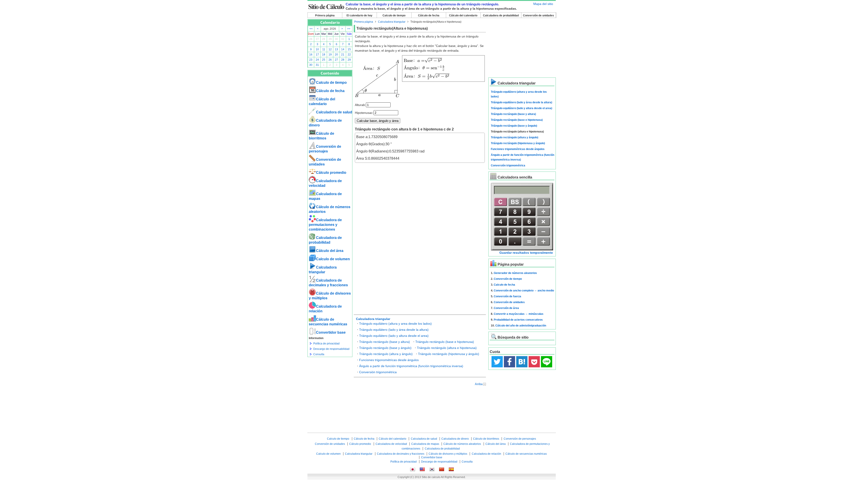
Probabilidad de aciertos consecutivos (518, 319)
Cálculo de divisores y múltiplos (448, 453)
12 (330, 49)
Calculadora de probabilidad (501, 15)
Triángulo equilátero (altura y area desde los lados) (395, 323)
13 (336, 49)
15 (349, 49)
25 (323, 59)
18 (323, 54)
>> (348, 28)
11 (323, 49)
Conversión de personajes (520, 438)
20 (336, 54)
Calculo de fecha (504, 284)
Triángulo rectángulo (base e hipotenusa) (444, 342)
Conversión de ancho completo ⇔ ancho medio (524, 290)
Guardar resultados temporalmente (526, 252)
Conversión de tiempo (508, 278)
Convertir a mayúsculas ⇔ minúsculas (518, 313)
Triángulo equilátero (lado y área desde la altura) (394, 329)
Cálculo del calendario (463, 15)
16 (310, 54)
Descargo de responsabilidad (331, 349)
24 (317, 59)
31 (342, 39)
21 (342, 54)
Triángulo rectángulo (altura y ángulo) (386, 354)
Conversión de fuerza (507, 296)
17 (317, 54)
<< (311, 28)
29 (330, 39)
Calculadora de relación (486, 453)
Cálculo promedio (331, 172)
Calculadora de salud (334, 112)
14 (342, 49)
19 (330, 54)
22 (349, 54)
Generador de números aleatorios (515, 273)
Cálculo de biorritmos (486, 438)
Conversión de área (506, 308)
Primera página (325, 15)
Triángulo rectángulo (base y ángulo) (385, 348)
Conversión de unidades (538, 15)
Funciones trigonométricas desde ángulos (389, 360)
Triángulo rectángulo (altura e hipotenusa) (447, 348)
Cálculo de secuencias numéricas (526, 453)
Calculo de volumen (333, 259)
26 (310, 39)
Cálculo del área (329, 251)
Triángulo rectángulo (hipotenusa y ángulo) (448, 354)
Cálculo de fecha (428, 15)
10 (317, 49)
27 (317, 39)
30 (336, 39)
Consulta (318, 354)
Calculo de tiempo (394, 15)
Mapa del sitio (543, 4)
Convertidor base (331, 332)
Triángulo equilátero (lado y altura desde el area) (394, 335)
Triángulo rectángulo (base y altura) (384, 342)
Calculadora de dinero (455, 438)
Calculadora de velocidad (391, 443)
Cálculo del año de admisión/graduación (520, 325)
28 (323, 39)
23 (310, 59)
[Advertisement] (329, 381)
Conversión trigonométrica (378, 372)
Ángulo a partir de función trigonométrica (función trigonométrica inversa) (411, 366)
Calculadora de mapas (425, 443)
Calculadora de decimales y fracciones (400, 453)
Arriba (479, 384)
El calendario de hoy (359, 15)
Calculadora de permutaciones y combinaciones (325, 224)
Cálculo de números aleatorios (462, 443)
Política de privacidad (326, 343)
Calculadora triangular (391, 21)
